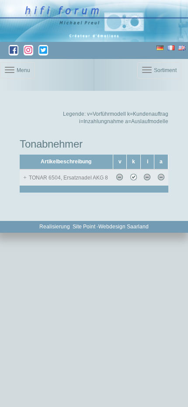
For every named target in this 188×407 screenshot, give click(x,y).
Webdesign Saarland (123, 227)
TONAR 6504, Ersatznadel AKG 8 (68, 178)
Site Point (84, 227)
